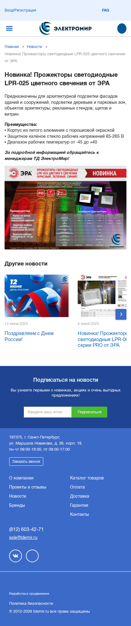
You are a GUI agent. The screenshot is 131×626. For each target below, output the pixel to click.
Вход (9, 10)
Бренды (17, 505)
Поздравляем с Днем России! (29, 336)
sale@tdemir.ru (23, 537)
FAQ (105, 10)
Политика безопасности (31, 603)
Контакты (79, 514)
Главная (12, 46)
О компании (21, 477)
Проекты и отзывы (27, 487)
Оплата (77, 487)
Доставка (79, 496)
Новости (34, 46)
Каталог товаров (87, 477)
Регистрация (25, 10)
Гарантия (79, 505)
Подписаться (89, 412)
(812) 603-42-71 (26, 529)
